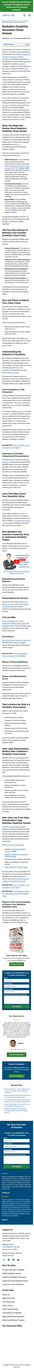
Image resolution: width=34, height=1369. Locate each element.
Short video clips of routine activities (14, 640)
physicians (11, 405)
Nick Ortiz (5, 827)
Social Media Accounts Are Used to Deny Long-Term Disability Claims (15, 893)
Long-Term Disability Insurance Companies (17, 21)
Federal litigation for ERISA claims (16, 867)
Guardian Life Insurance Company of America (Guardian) (16, 57)
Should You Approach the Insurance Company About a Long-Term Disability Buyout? (16, 1110)
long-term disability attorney (13, 105)
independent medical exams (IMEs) (14, 623)
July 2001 (22, 64)
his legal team (17, 827)
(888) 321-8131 (21, 5)
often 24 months (13, 372)
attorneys (5, 462)
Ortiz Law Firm (10, 845)
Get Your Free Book (16, 964)
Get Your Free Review (16, 1076)
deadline (14, 208)
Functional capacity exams (11, 621)
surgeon (19, 411)
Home (3, 21)
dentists (26, 460)
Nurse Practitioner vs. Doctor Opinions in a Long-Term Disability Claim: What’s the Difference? (17, 1091)
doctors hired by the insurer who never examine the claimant (15, 604)
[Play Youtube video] (16, 561)
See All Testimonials (16, 1054)
